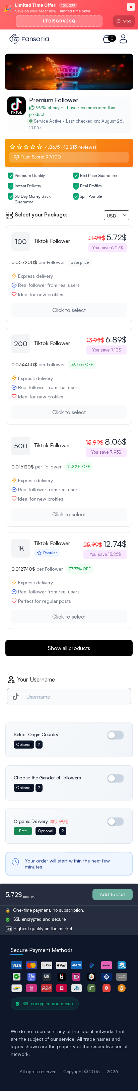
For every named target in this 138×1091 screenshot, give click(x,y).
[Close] (131, 7)
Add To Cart (113, 894)
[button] (16, 965)
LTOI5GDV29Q (59, 20)
